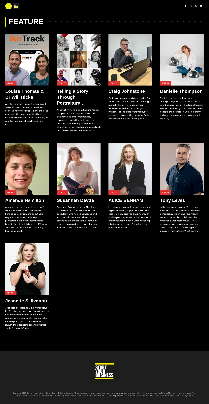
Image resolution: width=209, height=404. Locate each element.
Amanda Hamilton (24, 200)
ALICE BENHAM (125, 200)
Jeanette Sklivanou (26, 300)
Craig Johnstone (126, 91)
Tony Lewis (172, 200)
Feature (10, 83)
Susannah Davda (75, 200)
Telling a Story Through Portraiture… (72, 97)
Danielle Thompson (181, 91)
